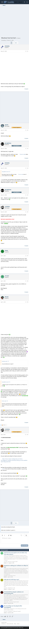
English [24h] (3, 622)
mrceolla (5, 561)
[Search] (27, 2)
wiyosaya (5, 587)
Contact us (3, 623)
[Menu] (2, 2)
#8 (27, 281)
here (3, 469)
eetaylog (4, 40)
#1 (27, 51)
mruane (7, 275)
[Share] (26, 51)
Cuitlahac (7, 206)
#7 (27, 255)
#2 (27, 130)
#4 (27, 168)
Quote (27, 89)
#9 (27, 302)
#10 (27, 434)
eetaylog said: (4, 361)
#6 (27, 211)
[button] (2, 535)
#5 (27, 195)
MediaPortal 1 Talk (11, 587)
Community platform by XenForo (12, 627)
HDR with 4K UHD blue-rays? (11, 579)
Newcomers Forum (11, 575)
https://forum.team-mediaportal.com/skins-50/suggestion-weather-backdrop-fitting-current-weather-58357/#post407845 (14, 460)
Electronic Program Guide (12, 561)
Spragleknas (8, 143)
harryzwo (5, 611)
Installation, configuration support (14, 611)
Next (16, 42)
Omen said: (4, 401)
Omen (6, 250)
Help (15, 623)
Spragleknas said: (5, 171)
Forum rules (22, 154)
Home (18, 623)
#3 (27, 148)
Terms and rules (10, 623)
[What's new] (24, 2)
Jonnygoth (6, 575)
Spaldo (6, 124)
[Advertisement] (14, 21)
